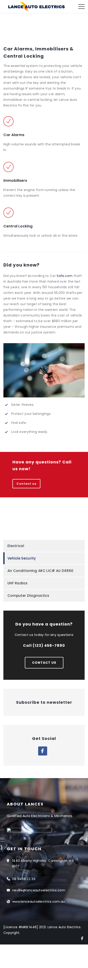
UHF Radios (17, 583)
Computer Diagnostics (28, 595)
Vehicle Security (21, 558)
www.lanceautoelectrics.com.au (38, 901)
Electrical (15, 545)
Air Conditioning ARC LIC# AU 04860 (40, 570)
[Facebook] (82, 938)
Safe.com (64, 276)
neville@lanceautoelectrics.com (38, 890)
